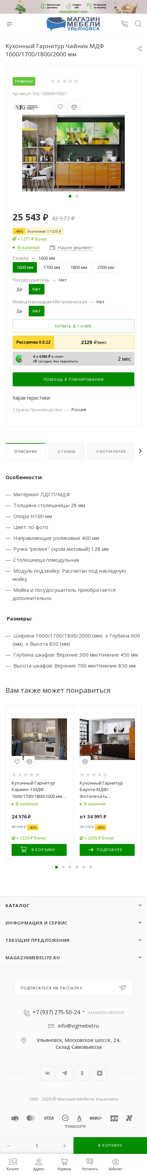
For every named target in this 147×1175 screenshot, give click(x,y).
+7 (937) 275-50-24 (56, 1012)
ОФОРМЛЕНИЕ (111, 451)
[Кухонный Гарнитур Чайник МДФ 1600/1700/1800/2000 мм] (73, 152)
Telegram (64, 1073)
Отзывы (66, 451)
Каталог (17, 905)
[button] (70, 196)
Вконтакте (47, 1073)
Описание (25, 451)
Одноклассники (82, 1073)
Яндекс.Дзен (99, 1073)
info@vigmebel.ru (78, 1025)
